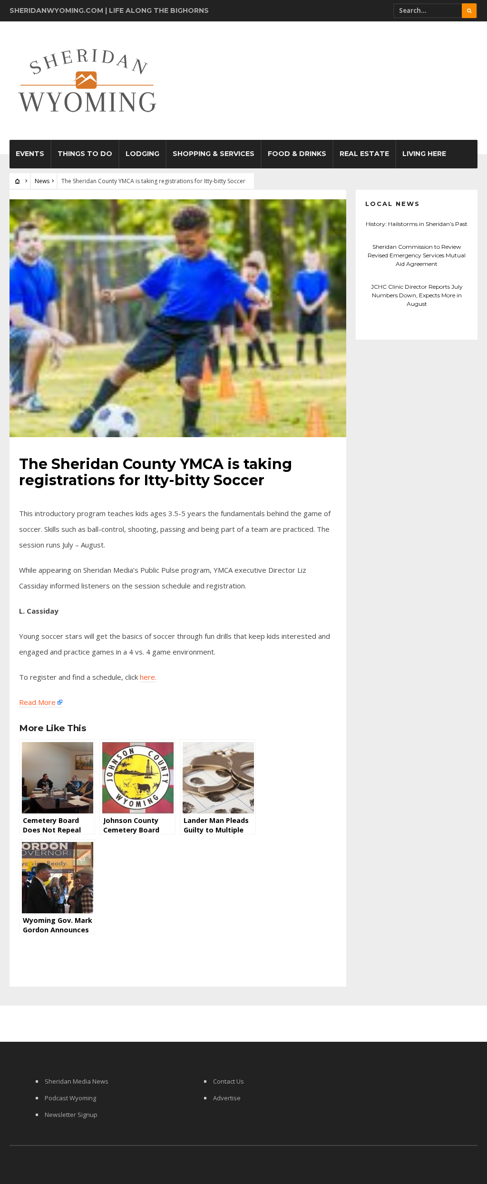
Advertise (227, 1098)
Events (30, 153)
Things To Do (85, 153)
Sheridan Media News (76, 1081)
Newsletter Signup (71, 1114)
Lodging (142, 153)
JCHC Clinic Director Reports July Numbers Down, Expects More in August (417, 295)
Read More (37, 702)
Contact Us (228, 1081)
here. (148, 677)
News (42, 181)
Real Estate (364, 153)
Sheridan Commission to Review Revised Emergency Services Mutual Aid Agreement (417, 255)
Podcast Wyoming (70, 1098)
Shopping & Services (213, 153)
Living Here (424, 153)
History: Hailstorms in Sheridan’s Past (417, 223)
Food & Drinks (297, 153)
